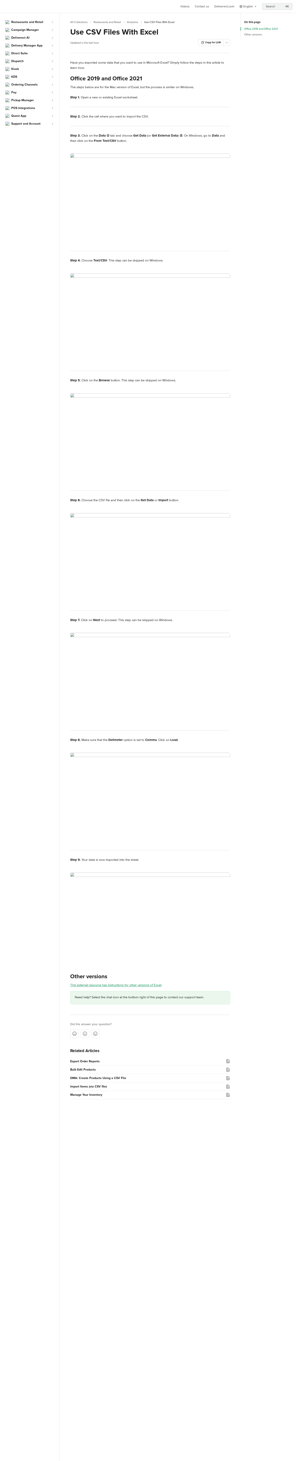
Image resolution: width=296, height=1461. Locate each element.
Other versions (253, 34)
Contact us (202, 6)
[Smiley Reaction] (95, 1033)
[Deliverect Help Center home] (4, 6)
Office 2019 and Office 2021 (261, 29)
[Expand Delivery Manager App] (52, 46)
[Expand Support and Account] (52, 124)
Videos (185, 6)
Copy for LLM (213, 42)
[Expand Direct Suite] (52, 53)
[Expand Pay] (52, 92)
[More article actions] (226, 42)
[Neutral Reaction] (85, 1033)
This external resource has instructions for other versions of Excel (115, 985)
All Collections (79, 22)
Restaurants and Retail (107, 22)
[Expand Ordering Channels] (52, 85)
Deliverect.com (224, 6)
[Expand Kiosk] (52, 69)
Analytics (132, 22)
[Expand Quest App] (52, 116)
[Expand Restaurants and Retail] (52, 22)
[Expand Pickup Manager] (52, 100)
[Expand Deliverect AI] (52, 38)
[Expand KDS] (52, 77)
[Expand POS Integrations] (52, 108)
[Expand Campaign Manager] (52, 30)
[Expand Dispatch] (52, 61)
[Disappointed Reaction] (74, 1033)
